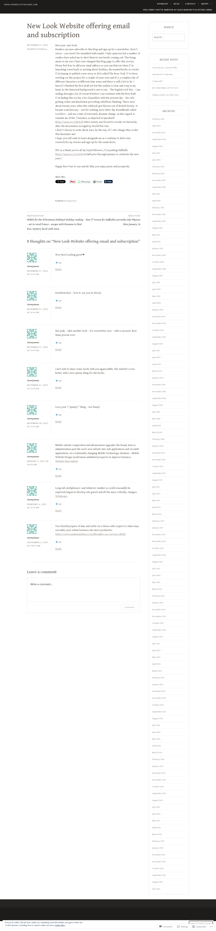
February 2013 (158, 841)
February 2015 (158, 677)
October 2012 (158, 868)
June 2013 (156, 814)
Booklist (162, 4)
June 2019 (156, 357)
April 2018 (156, 425)
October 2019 (158, 330)
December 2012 (158, 854)
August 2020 (157, 275)
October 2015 (158, 623)
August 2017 (157, 480)
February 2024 (158, 166)
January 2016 (157, 602)
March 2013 (157, 834)
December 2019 (158, 316)
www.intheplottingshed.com (20, 4)
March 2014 (157, 752)
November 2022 (159, 180)
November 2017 (159, 459)
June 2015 (156, 650)
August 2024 (157, 146)
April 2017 (156, 507)
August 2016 (157, 562)
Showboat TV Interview (162, 74)
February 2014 (158, 759)
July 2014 (156, 725)
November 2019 (159, 323)
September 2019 (159, 337)
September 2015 (159, 630)
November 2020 (159, 255)
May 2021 (156, 235)
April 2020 (156, 303)
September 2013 (159, 793)
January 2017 (157, 528)
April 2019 (156, 364)
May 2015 (156, 657)
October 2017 (158, 466)
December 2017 (158, 453)
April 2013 (156, 827)
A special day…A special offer (164, 67)
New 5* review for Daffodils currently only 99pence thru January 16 (113, 220)
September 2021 (159, 221)
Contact (190, 4)
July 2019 (156, 350)
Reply (58, 269)
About (205, 4)
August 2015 (157, 636)
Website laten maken (66, 461)
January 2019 (157, 378)
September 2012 (159, 875)
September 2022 (159, 187)
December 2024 (158, 132)
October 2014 (158, 705)
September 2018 (159, 398)
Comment (129, 607)
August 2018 (157, 405)
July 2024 (156, 153)
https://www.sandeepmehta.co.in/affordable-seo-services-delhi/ (90, 534)
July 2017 (156, 487)
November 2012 (159, 861)
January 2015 (157, 684)
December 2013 (158, 773)
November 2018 (159, 391)
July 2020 (156, 282)
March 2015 (157, 671)
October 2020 (158, 262)
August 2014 (157, 718)
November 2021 (159, 214)
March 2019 (157, 371)
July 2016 (156, 568)
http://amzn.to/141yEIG (69, 154)
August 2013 (157, 800)
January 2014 (157, 766)
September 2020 (159, 269)
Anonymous (33, 266)
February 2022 (158, 207)
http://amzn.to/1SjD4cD (69, 122)
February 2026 (158, 119)
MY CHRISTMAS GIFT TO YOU (165, 88)
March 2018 (157, 432)
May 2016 (156, 582)
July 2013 (156, 807)
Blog (177, 4)
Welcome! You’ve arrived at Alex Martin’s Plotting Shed (177, 10)
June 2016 (156, 575)
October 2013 (158, 786)
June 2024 (156, 160)
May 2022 (156, 194)
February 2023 (158, 173)
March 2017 (157, 514)
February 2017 (158, 521)
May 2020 (156, 296)
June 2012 (156, 889)
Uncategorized (70, 201)
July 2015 (156, 643)
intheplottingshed (38, 49)
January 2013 (157, 848)
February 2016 (158, 596)
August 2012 (157, 882)
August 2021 (157, 228)
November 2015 (159, 616)
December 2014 (158, 691)
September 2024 (159, 139)
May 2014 (156, 739)
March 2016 (157, 589)
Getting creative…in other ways (165, 95)
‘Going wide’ (157, 81)
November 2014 (159, 698)
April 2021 (156, 241)
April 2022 (156, 200)
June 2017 (156, 493)
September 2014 (159, 711)
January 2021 (157, 248)
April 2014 (156, 746)
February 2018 (158, 439)
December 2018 (158, 384)
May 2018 (156, 418)
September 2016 (159, 555)
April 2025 (156, 126)
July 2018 (156, 412)
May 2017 (156, 500)
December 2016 (158, 534)
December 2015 (158, 609)
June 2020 (156, 289)
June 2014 (156, 732)
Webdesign (61, 496)
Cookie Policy (60, 925)
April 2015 (156, 664)
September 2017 (159, 473)
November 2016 (159, 541)
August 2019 (157, 344)
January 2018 (157, 446)
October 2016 (158, 548)
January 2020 (157, 309)
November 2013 (159, 780)
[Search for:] (168, 37)
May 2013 (156, 820)
